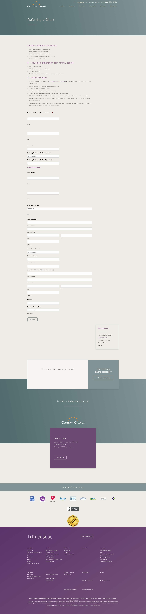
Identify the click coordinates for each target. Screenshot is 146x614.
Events (102, 2)
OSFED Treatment (50, 561)
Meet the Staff (30, 556)
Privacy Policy (97, 605)
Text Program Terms (88, 589)
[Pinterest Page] (40, 537)
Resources (103, 6)
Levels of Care (67, 550)
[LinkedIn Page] (50, 537)
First (28, 124)
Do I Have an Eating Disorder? (107, 554)
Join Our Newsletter (87, 536)
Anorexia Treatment (50, 552)
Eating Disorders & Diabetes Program (54, 559)
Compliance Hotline (73, 600)
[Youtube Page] (45, 537)
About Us (62, 6)
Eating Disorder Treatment (51, 550)
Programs (71, 6)
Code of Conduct (112, 598)
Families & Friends (89, 2)
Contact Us (113, 6)
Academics (29, 561)
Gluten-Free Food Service (33, 563)
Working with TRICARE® (106, 561)
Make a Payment (104, 556)
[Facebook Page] (30, 537)
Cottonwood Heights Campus (34, 576)
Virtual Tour (30, 550)
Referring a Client (102, 337)
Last (28, 139)
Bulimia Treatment (50, 557)
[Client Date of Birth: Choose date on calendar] (28, 214)
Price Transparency (87, 580)
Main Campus (30, 574)
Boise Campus (30, 578)
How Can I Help (67, 574)
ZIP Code (29, 245)
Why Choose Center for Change (34, 552)
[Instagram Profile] (35, 537)
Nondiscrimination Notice (59, 598)
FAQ (28, 554)
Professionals (80, 2)
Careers (97, 2)
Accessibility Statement (70, 589)
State (62, 238)
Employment (85, 572)
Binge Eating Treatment (51, 556)
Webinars (100, 345)
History (29, 559)
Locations (29, 557)
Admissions (92, 6)
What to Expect (103, 559)
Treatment (82, 6)
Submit (32, 320)
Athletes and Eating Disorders (52, 554)
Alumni (101, 552)
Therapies (66, 552)
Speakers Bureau (102, 343)
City (28, 238)
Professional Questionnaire (105, 335)
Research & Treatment (104, 340)
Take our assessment (103, 378)
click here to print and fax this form (58, 81)
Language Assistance (46, 598)
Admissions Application (105, 550)
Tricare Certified (73, 487)
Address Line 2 (31, 232)
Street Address (31, 226)
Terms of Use (84, 598)
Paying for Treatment (105, 557)
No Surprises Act (105, 580)
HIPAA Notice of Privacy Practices (98, 598)
